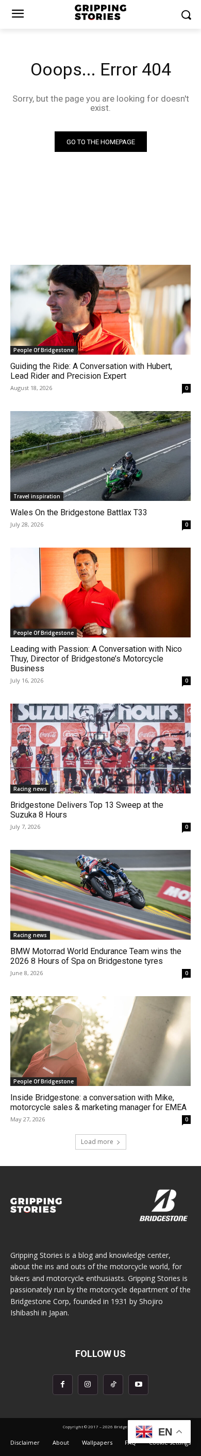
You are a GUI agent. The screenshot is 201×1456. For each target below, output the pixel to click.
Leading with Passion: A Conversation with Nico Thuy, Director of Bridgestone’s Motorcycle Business (96, 658)
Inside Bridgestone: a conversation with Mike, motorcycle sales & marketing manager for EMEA (98, 1102)
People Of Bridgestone (43, 350)
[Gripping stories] (100, 12)
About (61, 1442)
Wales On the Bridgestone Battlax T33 (78, 512)
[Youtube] (138, 1384)
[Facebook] (63, 1384)
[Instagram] (88, 1384)
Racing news (30, 788)
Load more (97, 1141)
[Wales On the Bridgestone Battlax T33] (100, 456)
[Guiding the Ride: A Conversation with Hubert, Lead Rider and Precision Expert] (100, 310)
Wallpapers (97, 1442)
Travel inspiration (36, 496)
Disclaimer (25, 1442)
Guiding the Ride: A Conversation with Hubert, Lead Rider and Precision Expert (91, 371)
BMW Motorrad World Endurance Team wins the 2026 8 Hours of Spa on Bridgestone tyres (95, 956)
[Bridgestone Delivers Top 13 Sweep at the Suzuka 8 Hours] (100, 748)
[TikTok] (113, 1384)
